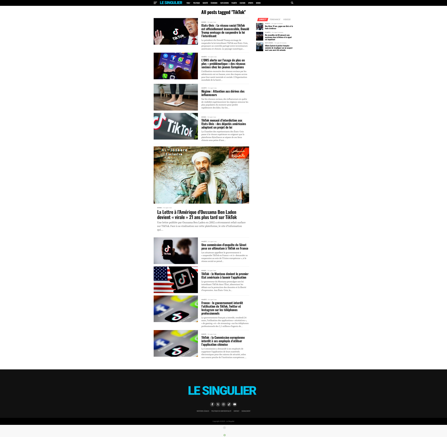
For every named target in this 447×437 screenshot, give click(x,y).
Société (205, 3)
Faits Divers (224, 3)
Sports (250, 3)
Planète (234, 3)
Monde (258, 3)
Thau (188, 3)
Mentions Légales (203, 411)
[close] (224, 428)
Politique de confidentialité (221, 411)
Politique (196, 3)
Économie (214, 3)
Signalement (246, 411)
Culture (242, 3)
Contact (236, 411)
